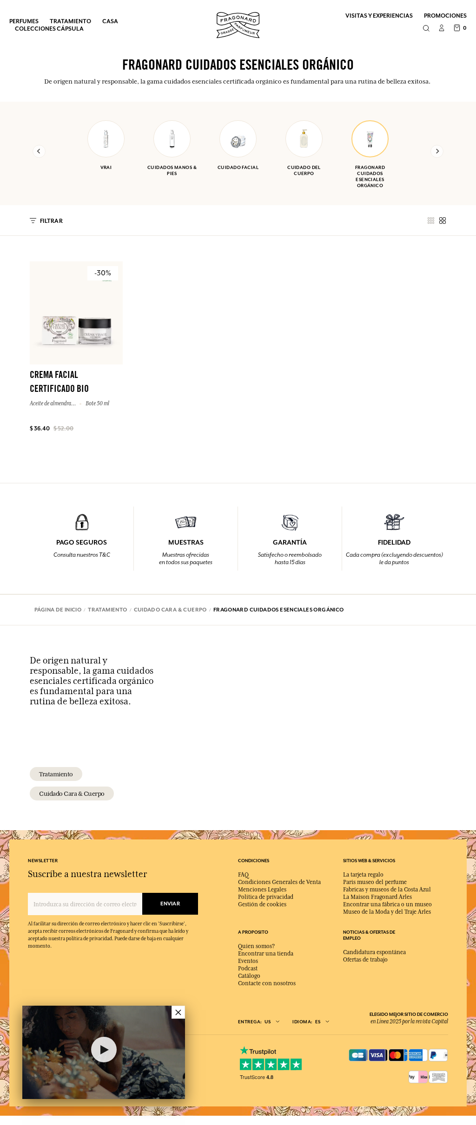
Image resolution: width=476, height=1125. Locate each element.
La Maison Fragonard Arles (377, 897)
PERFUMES (24, 21)
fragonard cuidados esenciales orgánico (370, 176)
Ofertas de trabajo (365, 959)
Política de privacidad (265, 897)
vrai (106, 167)
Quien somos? (256, 946)
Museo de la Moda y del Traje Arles (387, 912)
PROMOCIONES (445, 15)
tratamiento (56, 774)
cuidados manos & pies (172, 170)
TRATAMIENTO (70, 21)
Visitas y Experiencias (379, 15)
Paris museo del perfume (375, 882)
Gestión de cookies (262, 904)
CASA (110, 21)
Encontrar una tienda (265, 953)
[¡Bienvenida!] (238, 23)
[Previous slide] (39, 151)
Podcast (248, 968)
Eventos (248, 961)
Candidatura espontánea (374, 952)
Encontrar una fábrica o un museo (387, 904)
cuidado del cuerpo (304, 170)
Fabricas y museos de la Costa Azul (387, 889)
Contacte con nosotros (267, 983)
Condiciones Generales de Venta (279, 882)
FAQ (243, 874)
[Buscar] (426, 29)
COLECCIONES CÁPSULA (49, 28)
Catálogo (249, 976)
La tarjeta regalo (363, 874)
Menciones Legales (262, 889)
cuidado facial (238, 167)
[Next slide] (436, 151)
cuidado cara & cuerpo (72, 793)
